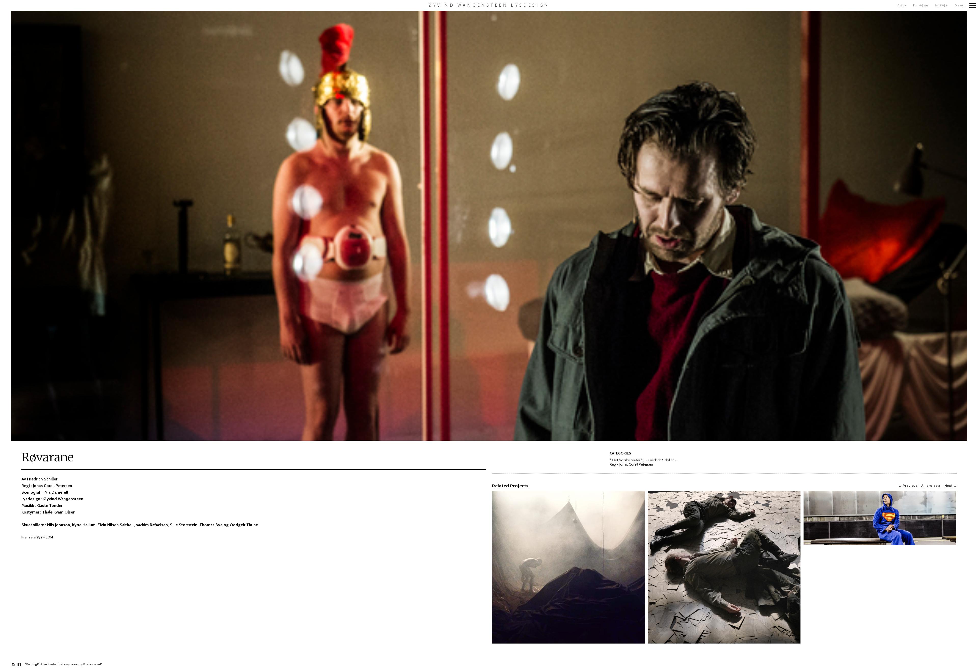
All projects (931, 486)
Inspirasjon (941, 5)
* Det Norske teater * (626, 460)
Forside (902, 5)
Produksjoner (920, 5)
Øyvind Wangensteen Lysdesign (489, 5)
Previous (908, 486)
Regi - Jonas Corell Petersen (631, 465)
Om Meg (959, 5)
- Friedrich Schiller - (661, 460)
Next (950, 486)
